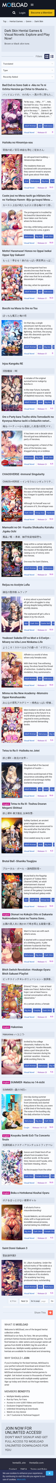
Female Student (42, 1176)
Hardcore (50, 513)
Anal (26, 181)
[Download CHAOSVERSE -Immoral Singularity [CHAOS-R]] (11, 504)
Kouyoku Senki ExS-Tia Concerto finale (26, 1137)
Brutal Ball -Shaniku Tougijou (19, 861)
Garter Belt (45, 623)
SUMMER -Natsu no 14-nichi (24, 1082)
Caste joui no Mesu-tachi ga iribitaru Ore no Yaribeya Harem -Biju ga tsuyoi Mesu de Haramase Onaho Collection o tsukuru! (28, 198)
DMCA (23, 1469)
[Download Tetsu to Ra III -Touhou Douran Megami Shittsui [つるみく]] (11, 835)
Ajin (40, 126)
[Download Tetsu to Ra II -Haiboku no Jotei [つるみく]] (11, 780)
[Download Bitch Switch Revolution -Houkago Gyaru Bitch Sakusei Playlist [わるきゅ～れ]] (11, 1001)
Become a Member (41, 12)
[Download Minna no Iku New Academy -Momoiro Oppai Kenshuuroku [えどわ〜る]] (11, 725)
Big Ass (45, 181)
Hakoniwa (13, 1027)
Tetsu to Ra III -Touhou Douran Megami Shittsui (24, 805)
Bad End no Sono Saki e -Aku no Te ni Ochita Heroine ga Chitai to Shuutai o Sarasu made (24, 87)
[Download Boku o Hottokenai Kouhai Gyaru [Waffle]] (11, 1222)
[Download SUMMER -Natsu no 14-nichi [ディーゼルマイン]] (11, 1112)
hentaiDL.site (19, 1462)
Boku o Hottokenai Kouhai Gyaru (26, 1192)
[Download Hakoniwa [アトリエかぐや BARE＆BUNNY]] (11, 1056)
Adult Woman (30, 126)
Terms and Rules (38, 1469)
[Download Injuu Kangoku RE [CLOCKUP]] (11, 393)
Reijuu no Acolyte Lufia (16, 584)
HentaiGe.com (36, 1462)
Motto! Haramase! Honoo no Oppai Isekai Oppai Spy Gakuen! (27, 253)
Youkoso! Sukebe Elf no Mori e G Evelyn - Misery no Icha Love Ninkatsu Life (26, 639)
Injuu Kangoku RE (12, 363)
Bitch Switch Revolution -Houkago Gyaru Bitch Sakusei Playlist (26, 971)
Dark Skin (49, 236)
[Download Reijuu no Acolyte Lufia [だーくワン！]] (11, 614)
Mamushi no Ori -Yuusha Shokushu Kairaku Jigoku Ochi (28, 529)
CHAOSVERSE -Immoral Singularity (23, 474)
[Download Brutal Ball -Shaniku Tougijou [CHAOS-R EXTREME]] (11, 891)
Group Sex (39, 513)
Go (52, 1301)
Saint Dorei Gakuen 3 (14, 1248)
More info (21, 1479)
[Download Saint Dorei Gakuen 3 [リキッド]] (11, 1278)
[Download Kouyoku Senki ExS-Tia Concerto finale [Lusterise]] (11, 1167)
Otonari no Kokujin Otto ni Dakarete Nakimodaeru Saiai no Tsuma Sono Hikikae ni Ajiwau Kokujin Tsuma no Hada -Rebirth (27, 916)
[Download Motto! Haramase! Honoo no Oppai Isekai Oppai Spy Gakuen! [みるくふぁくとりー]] (11, 282)
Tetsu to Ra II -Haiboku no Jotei (21, 750)
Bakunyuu (48, 126)
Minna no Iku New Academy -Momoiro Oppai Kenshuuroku (25, 695)
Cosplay (37, 1010)
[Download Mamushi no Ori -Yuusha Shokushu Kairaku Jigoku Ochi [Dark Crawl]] (11, 559)
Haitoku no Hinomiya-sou (17, 142)
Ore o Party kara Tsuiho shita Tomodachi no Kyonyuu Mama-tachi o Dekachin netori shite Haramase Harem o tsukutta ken (28, 419)
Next (23, 1301)
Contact (13, 1469)
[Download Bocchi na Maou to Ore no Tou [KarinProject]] (11, 338)
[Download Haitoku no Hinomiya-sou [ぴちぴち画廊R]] (11, 172)
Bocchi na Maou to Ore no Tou (19, 308)
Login (22, 12)
